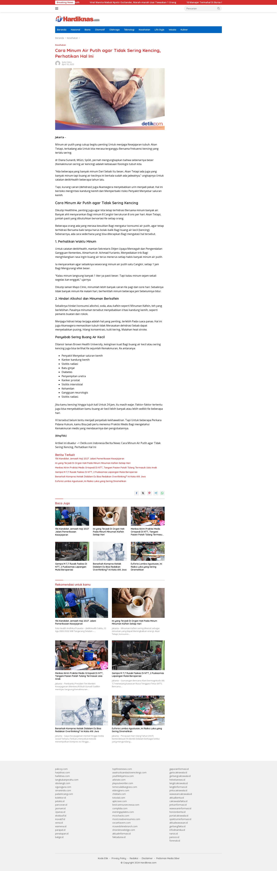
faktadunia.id (119, 837)
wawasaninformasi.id (180, 808)
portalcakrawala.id (178, 815)
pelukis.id (59, 801)
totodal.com (118, 797)
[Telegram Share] (155, 493)
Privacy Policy (119, 858)
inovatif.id (60, 819)
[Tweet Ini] (143, 493)
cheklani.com (119, 793)
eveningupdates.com (123, 811)
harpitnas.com (62, 772)
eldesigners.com (120, 790)
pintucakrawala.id (178, 790)
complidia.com (119, 808)
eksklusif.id (60, 815)
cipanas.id (60, 811)
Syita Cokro (67, 62)
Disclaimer (147, 858)
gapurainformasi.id (179, 768)
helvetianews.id (177, 779)
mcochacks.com (120, 815)
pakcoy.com (61, 768)
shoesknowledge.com (123, 829)
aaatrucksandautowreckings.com (129, 772)
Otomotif (100, 29)
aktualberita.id (176, 797)
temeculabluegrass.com (124, 786)
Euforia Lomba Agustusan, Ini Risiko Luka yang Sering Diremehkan (90, 481)
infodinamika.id (177, 829)
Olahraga (114, 29)
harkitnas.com (62, 776)
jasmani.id (60, 808)
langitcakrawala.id (178, 783)
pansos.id (174, 837)
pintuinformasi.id (178, 804)
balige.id (59, 837)
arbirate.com (119, 779)
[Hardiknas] (77, 19)
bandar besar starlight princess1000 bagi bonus (193, 46)
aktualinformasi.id (121, 833)
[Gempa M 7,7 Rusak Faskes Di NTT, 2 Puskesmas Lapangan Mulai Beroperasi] (72, 551)
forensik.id (174, 840)
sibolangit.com (62, 783)
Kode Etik (103, 858)
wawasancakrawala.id (180, 793)
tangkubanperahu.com (66, 779)
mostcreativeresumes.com (126, 819)
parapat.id (60, 829)
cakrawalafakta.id (178, 801)
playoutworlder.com (122, 783)
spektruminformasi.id (180, 819)
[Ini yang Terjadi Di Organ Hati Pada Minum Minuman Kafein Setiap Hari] (110, 516)
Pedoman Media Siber (168, 858)
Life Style (159, 29)
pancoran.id (61, 804)
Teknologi (129, 29)
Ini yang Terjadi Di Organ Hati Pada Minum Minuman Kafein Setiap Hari (92, 463)
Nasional (75, 29)
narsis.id (173, 833)
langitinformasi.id (178, 786)
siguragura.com (63, 786)
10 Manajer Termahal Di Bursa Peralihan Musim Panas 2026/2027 (190, 2)
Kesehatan (144, 29)
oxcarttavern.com (121, 822)
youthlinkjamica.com (123, 776)
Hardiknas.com (148, 862)
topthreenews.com (122, 768)
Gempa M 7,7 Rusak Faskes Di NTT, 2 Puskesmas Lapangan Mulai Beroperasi (96, 472)
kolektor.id (60, 797)
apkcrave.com (119, 801)
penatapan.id (61, 833)
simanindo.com (63, 790)
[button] (218, 8)
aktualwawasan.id (178, 822)
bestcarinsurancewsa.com (125, 804)
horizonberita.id (177, 811)
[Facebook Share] (136, 493)
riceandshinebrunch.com (125, 826)
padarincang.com (64, 793)
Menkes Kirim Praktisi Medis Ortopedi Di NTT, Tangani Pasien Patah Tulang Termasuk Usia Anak (106, 467)
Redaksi (134, 858)
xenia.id (59, 822)
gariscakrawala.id (178, 772)
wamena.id (60, 826)
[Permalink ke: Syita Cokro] (57, 63)
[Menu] (57, 8)
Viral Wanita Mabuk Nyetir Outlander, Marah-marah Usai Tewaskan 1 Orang (100, 2)
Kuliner (184, 29)
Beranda (61, 29)
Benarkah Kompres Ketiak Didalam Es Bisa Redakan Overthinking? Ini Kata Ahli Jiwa (100, 476)
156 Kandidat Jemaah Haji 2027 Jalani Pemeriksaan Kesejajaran (89, 458)
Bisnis (88, 29)
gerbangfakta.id (177, 826)
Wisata (172, 29)
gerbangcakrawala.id (180, 776)
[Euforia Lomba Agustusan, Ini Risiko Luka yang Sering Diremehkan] (148, 551)
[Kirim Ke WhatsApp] (162, 493)
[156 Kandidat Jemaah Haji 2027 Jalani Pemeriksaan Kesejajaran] (72, 516)
